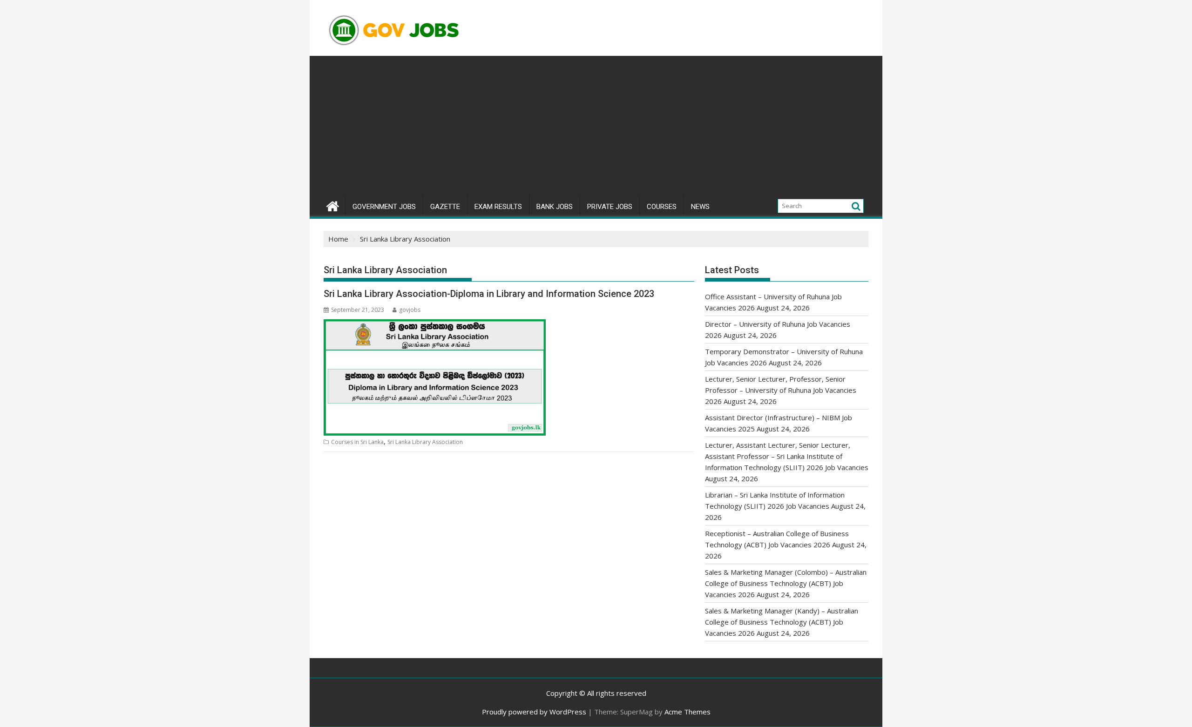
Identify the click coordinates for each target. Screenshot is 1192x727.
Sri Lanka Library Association (425, 442)
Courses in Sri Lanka (357, 442)
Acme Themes (687, 711)
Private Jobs (609, 206)
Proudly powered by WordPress (534, 711)
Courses (662, 206)
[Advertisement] (596, 126)
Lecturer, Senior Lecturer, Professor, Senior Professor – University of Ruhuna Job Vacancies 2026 (780, 390)
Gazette (445, 206)
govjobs (409, 310)
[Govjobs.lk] (332, 205)
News (700, 206)
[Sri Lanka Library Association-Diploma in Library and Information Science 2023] (435, 325)
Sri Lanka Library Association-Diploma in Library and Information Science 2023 (489, 293)
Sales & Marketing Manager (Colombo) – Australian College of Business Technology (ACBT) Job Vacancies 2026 (786, 583)
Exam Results (498, 206)
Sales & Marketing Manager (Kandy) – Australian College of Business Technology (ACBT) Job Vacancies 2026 (781, 622)
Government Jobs (384, 206)
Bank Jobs (554, 206)
